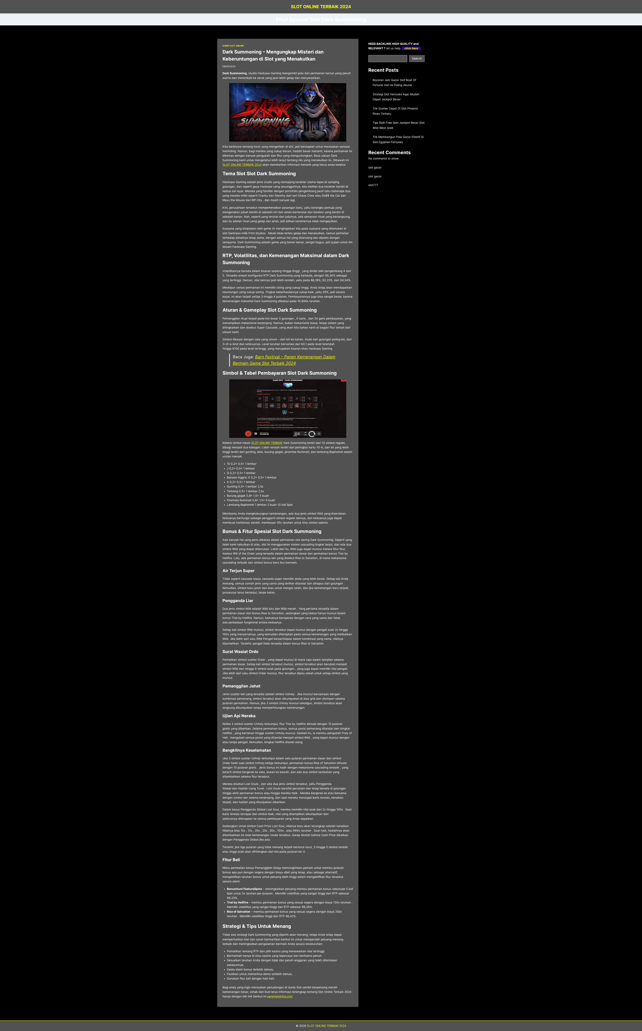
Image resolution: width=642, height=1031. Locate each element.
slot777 (373, 185)
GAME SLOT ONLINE (233, 45)
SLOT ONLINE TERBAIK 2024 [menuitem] (242, 164)
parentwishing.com (280, 996)
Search (417, 58)
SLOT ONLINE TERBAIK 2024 (326, 1025)
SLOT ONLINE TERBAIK (267, 443)
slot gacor (375, 167)
